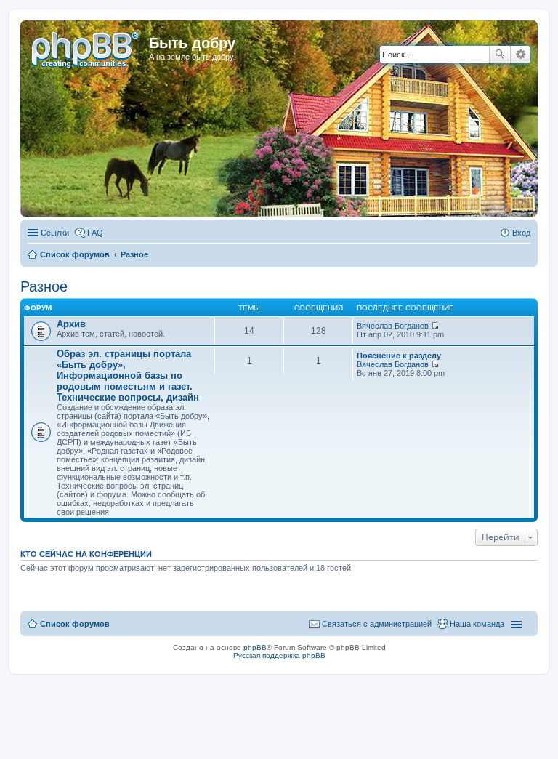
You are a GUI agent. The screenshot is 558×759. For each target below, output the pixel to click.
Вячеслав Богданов (393, 325)
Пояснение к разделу (399, 355)
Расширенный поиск (520, 54)
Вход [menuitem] (521, 232)
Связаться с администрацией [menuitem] (377, 623)
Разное (44, 286)
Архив (71, 323)
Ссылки (55, 232)
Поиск (500, 54)
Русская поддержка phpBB (279, 655)
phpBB (255, 647)
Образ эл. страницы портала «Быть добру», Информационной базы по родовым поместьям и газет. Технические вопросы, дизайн (128, 375)
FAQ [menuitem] (95, 232)
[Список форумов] (86, 47)
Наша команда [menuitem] (477, 623)
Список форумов (75, 623)
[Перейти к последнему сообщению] (435, 325)
